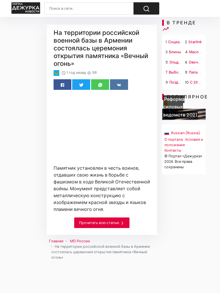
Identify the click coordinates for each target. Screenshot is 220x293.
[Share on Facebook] (63, 84)
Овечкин (197, 62)
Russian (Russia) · (185, 132)
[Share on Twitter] (81, 84)
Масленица (199, 52)
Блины (175, 52)
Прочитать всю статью (99, 222)
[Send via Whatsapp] (100, 84)
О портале (173, 139)
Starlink (195, 41)
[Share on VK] (119, 84)
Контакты (172, 150)
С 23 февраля (202, 82)
